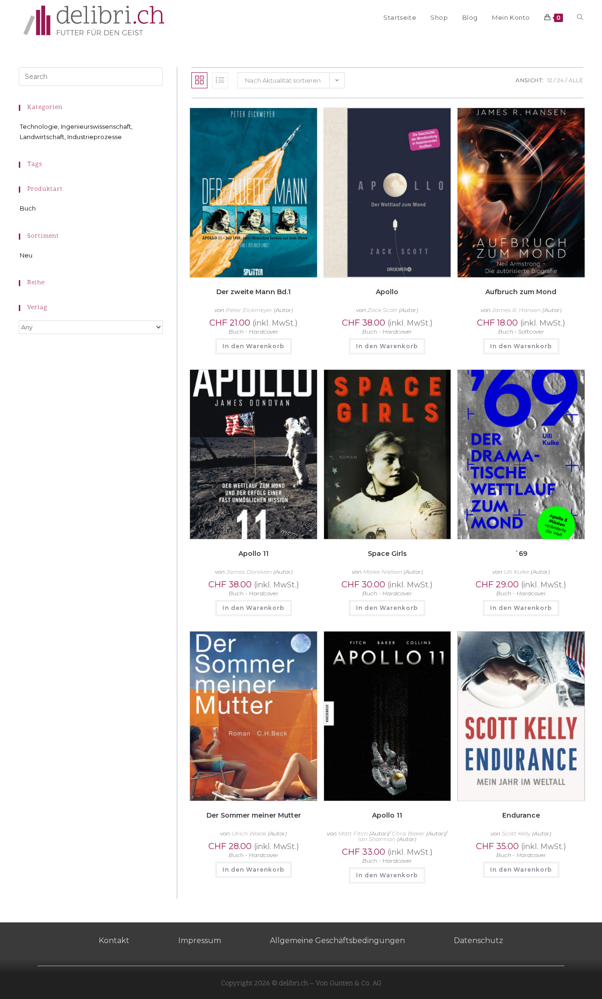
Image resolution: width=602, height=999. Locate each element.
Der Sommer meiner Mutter (253, 815)
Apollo (387, 292)
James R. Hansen (516, 309)
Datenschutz (478, 940)
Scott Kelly (516, 833)
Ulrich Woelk (248, 833)
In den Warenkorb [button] (253, 346)
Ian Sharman (377, 839)
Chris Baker (408, 833)
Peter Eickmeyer (249, 309)
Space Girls (387, 553)
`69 (521, 553)
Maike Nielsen (382, 571)
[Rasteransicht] (199, 80)
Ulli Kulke (516, 571)
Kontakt (114, 940)
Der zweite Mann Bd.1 (253, 292)
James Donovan (249, 571)
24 (560, 80)
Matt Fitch (353, 833)
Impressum (199, 940)
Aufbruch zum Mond (520, 292)
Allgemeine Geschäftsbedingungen (337, 940)
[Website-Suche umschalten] (580, 17)
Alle (576, 80)
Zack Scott (382, 309)
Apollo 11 (253, 553)
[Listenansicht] (220, 80)
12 (549, 80)
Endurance (521, 815)
